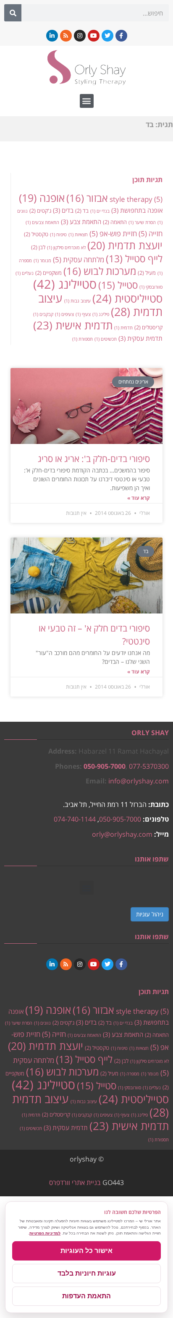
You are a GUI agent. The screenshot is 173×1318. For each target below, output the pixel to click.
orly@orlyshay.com (122, 834)
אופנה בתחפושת (137, 210)
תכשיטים (105, 339)
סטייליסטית (127, 298)
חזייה (151, 233)
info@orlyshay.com (138, 781)
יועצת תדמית (125, 245)
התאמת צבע (81, 221)
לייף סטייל (134, 258)
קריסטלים (148, 327)
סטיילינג (65, 284)
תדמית (123, 328)
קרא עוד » (138, 497)
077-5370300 (149, 766)
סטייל (118, 285)
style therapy (136, 199)
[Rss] (66, 36)
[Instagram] (80, 36)
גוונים (42, 1023)
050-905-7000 (105, 766)
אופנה (42, 198)
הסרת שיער (142, 222)
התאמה (115, 222)
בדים (63, 210)
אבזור (87, 198)
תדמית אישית (73, 325)
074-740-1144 (75, 819)
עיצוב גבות (77, 301)
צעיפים (64, 314)
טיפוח (58, 235)
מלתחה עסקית (78, 259)
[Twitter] (107, 36)
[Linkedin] (52, 36)
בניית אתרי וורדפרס (75, 1182)
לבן (38, 247)
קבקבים (43, 314)
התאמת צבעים (42, 222)
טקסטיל (36, 234)
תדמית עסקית (140, 338)
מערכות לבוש (99, 271)
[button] (87, 101)
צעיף (83, 314)
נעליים (25, 273)
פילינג (100, 314)
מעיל (147, 273)
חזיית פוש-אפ (113, 233)
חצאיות (78, 235)
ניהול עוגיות (149, 914)
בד (82, 210)
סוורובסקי (151, 287)
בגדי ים (100, 211)
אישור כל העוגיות (86, 1250)
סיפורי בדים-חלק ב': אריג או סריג (94, 459)
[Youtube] (94, 36)
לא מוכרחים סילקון (66, 248)
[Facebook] (121, 36)
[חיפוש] (12, 12)
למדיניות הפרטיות (44, 1233)
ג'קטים (40, 210)
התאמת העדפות (86, 1296)
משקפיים (48, 273)
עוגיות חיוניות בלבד (87, 1273)
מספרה (129, 1074)
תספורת (82, 339)
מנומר (42, 261)
